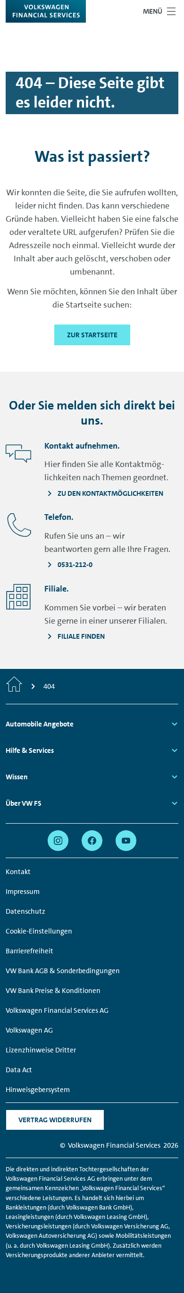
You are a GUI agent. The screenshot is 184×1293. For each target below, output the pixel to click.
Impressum (23, 891)
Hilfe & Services (30, 750)
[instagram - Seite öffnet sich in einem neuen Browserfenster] (58, 840)
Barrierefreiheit (29, 951)
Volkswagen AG (29, 1030)
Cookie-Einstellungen (39, 931)
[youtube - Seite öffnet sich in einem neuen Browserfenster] (126, 840)
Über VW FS (24, 803)
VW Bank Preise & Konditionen (53, 990)
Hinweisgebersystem (38, 1089)
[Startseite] (14, 686)
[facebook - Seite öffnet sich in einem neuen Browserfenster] (92, 840)
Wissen (17, 777)
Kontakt (18, 871)
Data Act (19, 1070)
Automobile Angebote (40, 724)
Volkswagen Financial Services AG (57, 1010)
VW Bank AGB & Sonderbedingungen (63, 971)
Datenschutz (25, 911)
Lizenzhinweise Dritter (41, 1050)
